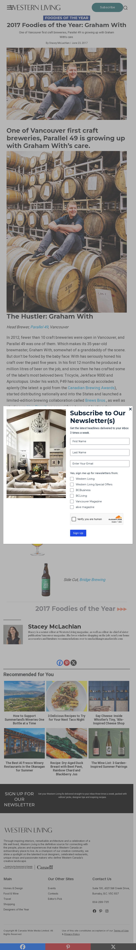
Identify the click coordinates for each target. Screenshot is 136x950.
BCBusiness (83, 490)
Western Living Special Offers (94, 484)
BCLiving (81, 495)
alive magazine (85, 507)
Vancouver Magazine (89, 501)
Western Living (85, 478)
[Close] (130, 409)
